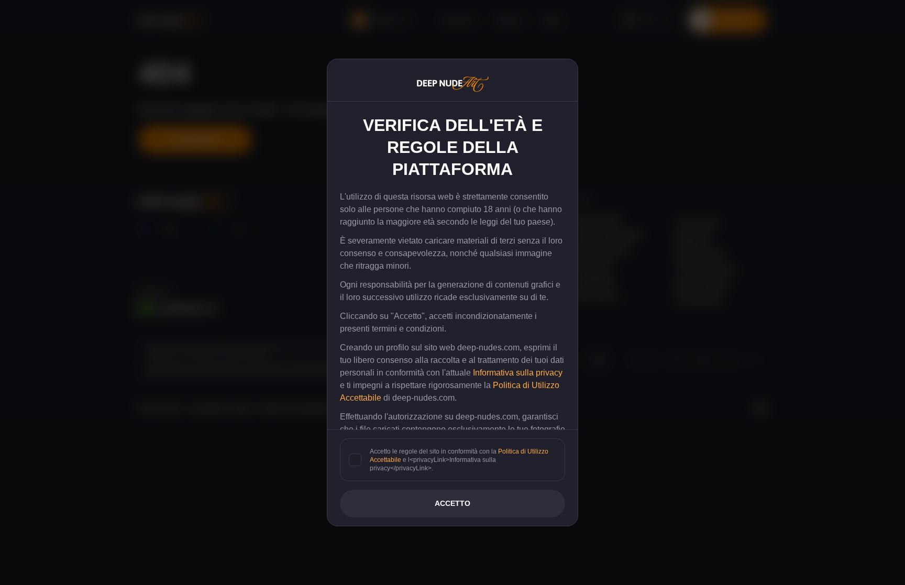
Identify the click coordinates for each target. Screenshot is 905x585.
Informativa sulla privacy (517, 372)
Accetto (452, 503)
